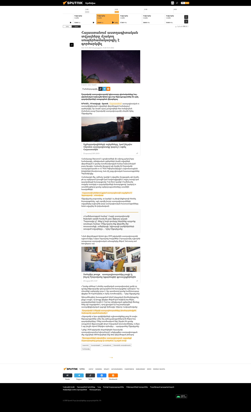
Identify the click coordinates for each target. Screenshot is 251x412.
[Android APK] (181, 396)
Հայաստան (85, 345)
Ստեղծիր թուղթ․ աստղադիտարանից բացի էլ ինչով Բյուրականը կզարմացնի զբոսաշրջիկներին (109, 275)
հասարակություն (95, 345)
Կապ (99, 387)
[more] (137, 153)
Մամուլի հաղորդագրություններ (113, 387)
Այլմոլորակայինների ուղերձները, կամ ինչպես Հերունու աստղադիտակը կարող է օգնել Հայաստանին (107, 147)
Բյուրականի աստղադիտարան (122, 345)
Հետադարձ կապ (95, 390)
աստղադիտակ (107, 345)
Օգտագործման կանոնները (86, 387)
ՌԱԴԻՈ (149, 369)
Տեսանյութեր (140, 369)
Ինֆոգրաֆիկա (129, 369)
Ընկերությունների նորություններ (137, 387)
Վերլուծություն (117, 369)
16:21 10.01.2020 (86, 48)
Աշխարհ (106, 369)
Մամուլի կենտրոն (159, 369)
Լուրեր (76, 18)
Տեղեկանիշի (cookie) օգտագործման (75, 390)
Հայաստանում (115, 103)
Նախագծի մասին (69, 387)
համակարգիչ (86, 349)
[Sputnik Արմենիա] (73, 5)
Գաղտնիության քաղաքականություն (162, 387)
